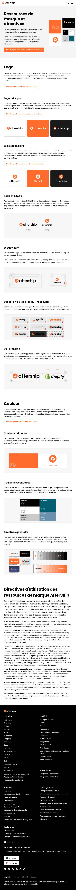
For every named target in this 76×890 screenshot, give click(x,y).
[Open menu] (72, 2)
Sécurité (25, 877)
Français (10, 842)
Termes (16, 877)
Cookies (34, 877)
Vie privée (7, 877)
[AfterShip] (9, 2)
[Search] (68, 3)
